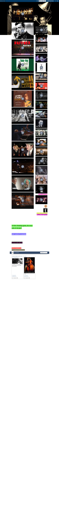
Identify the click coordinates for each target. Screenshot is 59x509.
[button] (57, 1)
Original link (14, 275)
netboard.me (50, 1)
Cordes (25, 256)
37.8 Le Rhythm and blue (42, 213)
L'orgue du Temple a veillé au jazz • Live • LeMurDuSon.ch (17, 257)
